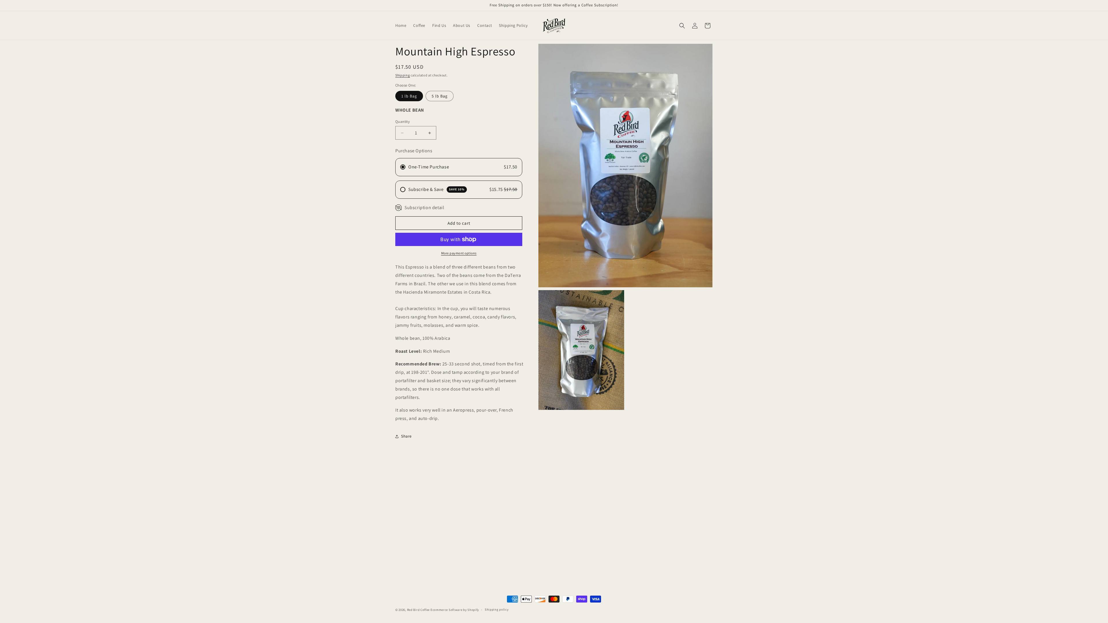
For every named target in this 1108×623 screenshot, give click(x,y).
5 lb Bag (440, 96)
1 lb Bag (409, 96)
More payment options (459, 253)
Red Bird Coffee (418, 610)
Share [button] (406, 436)
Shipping (402, 75)
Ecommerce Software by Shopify (455, 610)
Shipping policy (497, 609)
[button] (682, 25)
